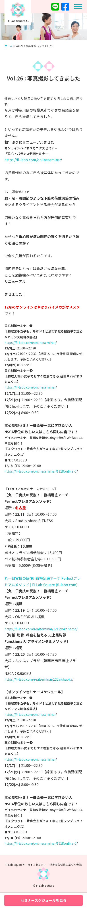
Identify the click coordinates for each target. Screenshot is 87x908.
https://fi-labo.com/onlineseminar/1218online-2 (40, 471)
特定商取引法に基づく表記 (66, 864)
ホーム (8, 46)
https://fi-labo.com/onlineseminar (32, 159)
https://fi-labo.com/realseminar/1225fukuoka (38, 679)
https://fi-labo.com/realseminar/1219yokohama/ (40, 629)
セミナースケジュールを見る (43, 900)
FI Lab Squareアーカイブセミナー (26, 864)
